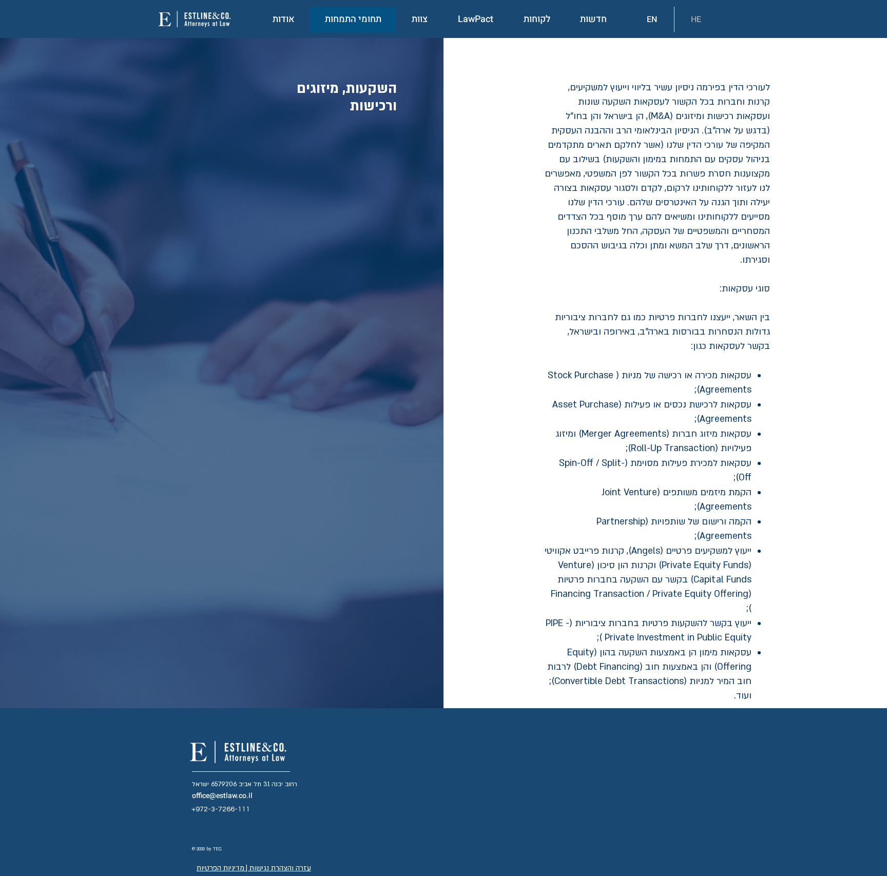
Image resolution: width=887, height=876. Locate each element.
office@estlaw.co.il (222, 795)
